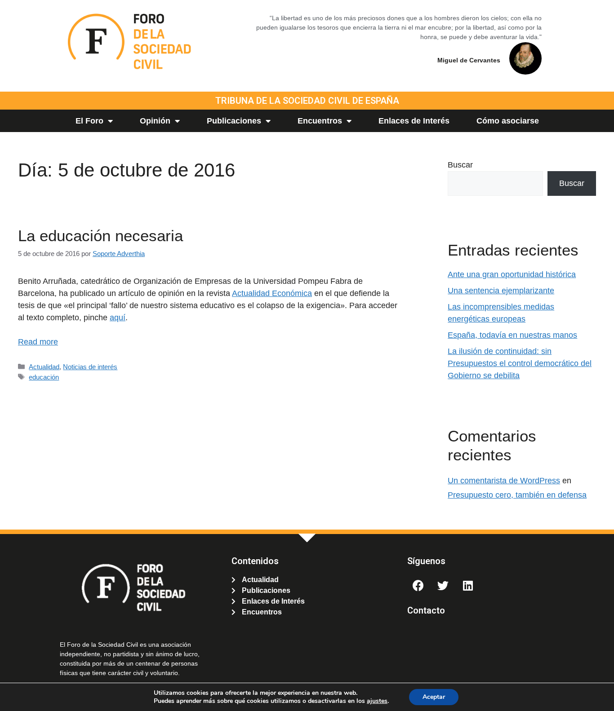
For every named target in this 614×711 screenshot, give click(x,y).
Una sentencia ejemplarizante (501, 290)
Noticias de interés (90, 367)
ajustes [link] (377, 701)
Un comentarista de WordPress (504, 480)
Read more (38, 341)
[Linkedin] (468, 585)
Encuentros (320, 120)
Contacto (426, 610)
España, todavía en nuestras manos (512, 335)
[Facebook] (418, 585)
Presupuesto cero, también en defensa (517, 494)
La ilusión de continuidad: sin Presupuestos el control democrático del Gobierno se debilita (520, 363)
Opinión (155, 120)
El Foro (89, 120)
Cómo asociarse (507, 120)
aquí (117, 317)
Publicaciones (234, 120)
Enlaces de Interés (413, 120)
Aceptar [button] (434, 697)
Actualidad (44, 367)
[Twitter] (443, 585)
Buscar (460, 164)
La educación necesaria (100, 235)
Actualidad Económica (272, 293)
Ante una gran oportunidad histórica (512, 274)
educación (44, 377)
